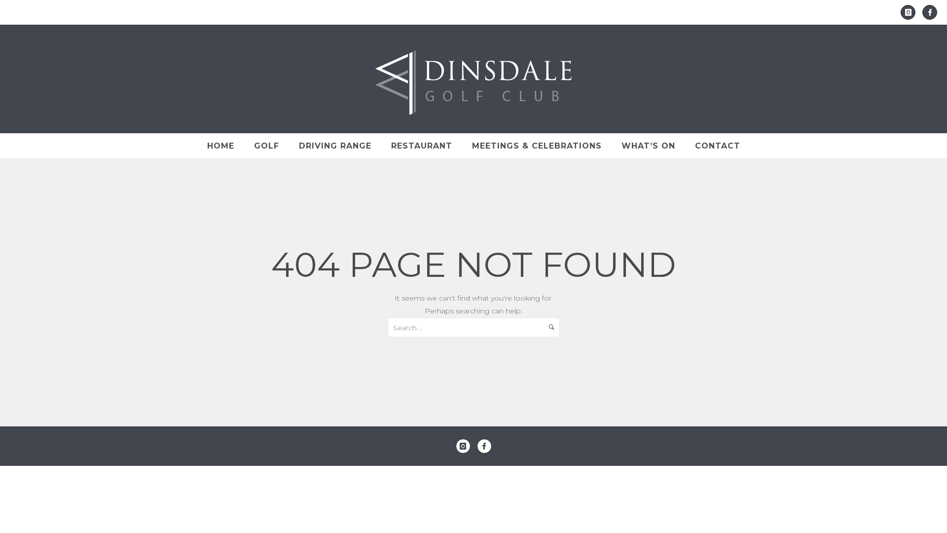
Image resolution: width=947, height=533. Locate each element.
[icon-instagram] (910, 12)
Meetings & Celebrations (537, 146)
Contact (717, 146)
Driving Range (335, 146)
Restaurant (421, 146)
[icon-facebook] (929, 12)
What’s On (648, 146)
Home (220, 146)
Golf (266, 146)
